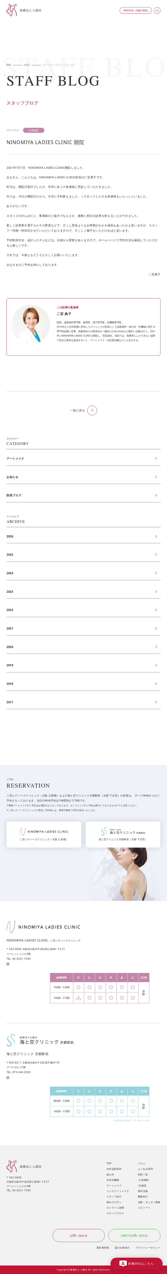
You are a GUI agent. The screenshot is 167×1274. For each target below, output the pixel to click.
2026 (10, 536)
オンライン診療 (115, 1207)
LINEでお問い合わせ (134, 1235)
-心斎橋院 (143, 1179)
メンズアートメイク (118, 1191)
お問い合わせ (79, 1235)
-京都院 (142, 1185)
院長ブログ (14, 495)
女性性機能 (113, 1179)
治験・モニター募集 (149, 1202)
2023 (10, 592)
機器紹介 (143, 1196)
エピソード (144, 1207)
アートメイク (15, 458)
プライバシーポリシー (147, 1247)
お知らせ (12, 477)
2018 (10, 684)
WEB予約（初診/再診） (137, 10)
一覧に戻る (77, 410)
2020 (10, 647)
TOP (109, 1163)
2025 (10, 555)
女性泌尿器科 (114, 1168)
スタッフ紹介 (114, 1196)
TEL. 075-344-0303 (19, 1072)
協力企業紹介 (122, 1247)
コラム (141, 1163)
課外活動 (143, 1191)
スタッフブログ (115, 1213)
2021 (10, 628)
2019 (10, 665)
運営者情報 (103, 1247)
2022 (10, 610)
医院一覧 (143, 1174)
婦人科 (110, 1174)
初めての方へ (114, 1202)
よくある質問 (145, 1168)
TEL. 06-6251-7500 (19, 958)
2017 (10, 702)
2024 (10, 573)
